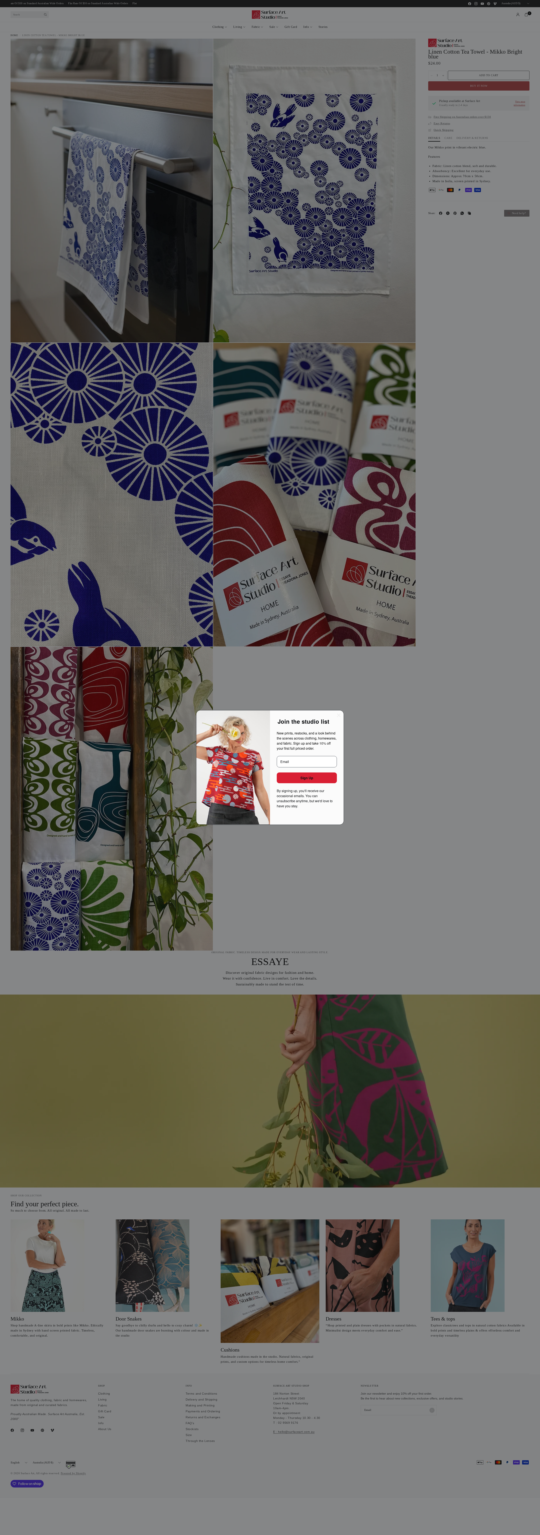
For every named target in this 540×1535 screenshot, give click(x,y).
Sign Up (306, 777)
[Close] (339, 715)
